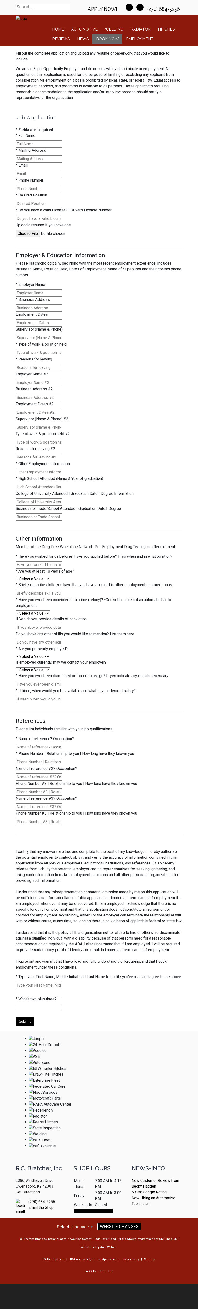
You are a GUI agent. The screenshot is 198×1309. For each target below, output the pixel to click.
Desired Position (31, 195)
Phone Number (29, 180)
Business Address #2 (34, 389)
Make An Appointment (93, 1211)
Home (58, 29)
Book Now (107, 39)
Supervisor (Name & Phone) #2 (42, 419)
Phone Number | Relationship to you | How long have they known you (75, 753)
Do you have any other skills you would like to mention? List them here (75, 634)
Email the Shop (41, 1207)
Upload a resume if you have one (43, 225)
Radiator (141, 29)
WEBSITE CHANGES (119, 1226)
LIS (110, 1271)
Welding (114, 29)
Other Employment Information (43, 463)
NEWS (83, 39)
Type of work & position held (41, 344)
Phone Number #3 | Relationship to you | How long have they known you (76, 813)
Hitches (166, 29)
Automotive (84, 29)
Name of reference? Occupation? (45, 738)
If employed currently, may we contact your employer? (61, 662)
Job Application (107, 1259)
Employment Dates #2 (35, 404)
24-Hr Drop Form (53, 1259)
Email (22, 165)
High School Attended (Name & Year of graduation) (59, 478)
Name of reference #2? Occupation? (46, 768)
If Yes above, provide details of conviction (51, 619)
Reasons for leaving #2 (35, 448)
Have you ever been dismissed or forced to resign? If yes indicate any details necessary (92, 676)
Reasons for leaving (34, 359)
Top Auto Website (106, 1247)
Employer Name (30, 284)
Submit (25, 1021)
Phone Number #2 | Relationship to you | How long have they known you (76, 783)
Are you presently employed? (42, 649)
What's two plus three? (36, 999)
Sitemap (149, 1259)
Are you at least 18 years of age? (45, 571)
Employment (140, 39)
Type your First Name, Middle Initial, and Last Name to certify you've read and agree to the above (98, 977)
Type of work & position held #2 (43, 434)
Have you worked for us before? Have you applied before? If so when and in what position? (94, 556)
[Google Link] (140, 7)
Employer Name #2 (32, 374)
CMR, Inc (164, 1239)
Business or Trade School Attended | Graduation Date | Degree (68, 508)
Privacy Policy (130, 1259)
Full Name (25, 135)
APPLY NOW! (102, 9)
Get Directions (28, 1192)
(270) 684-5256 (164, 9)
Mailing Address (31, 150)
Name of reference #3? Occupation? (46, 798)
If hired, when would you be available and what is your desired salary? (76, 690)
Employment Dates (32, 314)
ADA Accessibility (80, 1259)
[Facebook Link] (129, 7)
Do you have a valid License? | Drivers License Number (64, 210)
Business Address (33, 299)
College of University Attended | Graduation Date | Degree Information (75, 493)
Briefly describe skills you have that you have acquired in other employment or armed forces (94, 585)
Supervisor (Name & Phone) (39, 329)
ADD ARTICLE (94, 1271)
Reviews (61, 39)
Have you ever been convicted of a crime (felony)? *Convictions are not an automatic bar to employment (93, 602)
